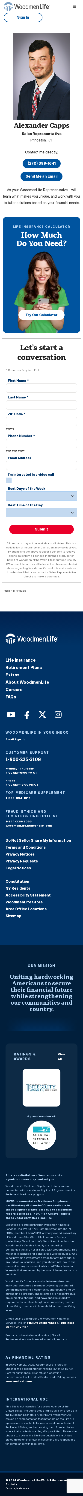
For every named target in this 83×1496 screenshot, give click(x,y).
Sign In (23, 17)
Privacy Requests (22, 861)
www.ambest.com (19, 1381)
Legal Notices (18, 868)
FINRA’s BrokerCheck (42, 1322)
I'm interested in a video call (31, 474)
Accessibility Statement (28, 895)
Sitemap (13, 916)
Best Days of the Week (26, 488)
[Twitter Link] (42, 714)
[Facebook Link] (26, 714)
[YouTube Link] (11, 714)
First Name (18, 381)
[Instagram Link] (58, 714)
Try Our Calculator (41, 315)
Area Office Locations (26, 909)
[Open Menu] (74, 6)
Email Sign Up (15, 739)
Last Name (18, 397)
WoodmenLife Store (24, 902)
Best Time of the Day (25, 505)
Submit (41, 529)
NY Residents (18, 888)
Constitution (17, 881)
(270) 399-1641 (42, 163)
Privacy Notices (20, 854)
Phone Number (21, 436)
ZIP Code (17, 414)
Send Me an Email (41, 176)
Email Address (19, 458)
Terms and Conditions (26, 847)
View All (61, 1056)
